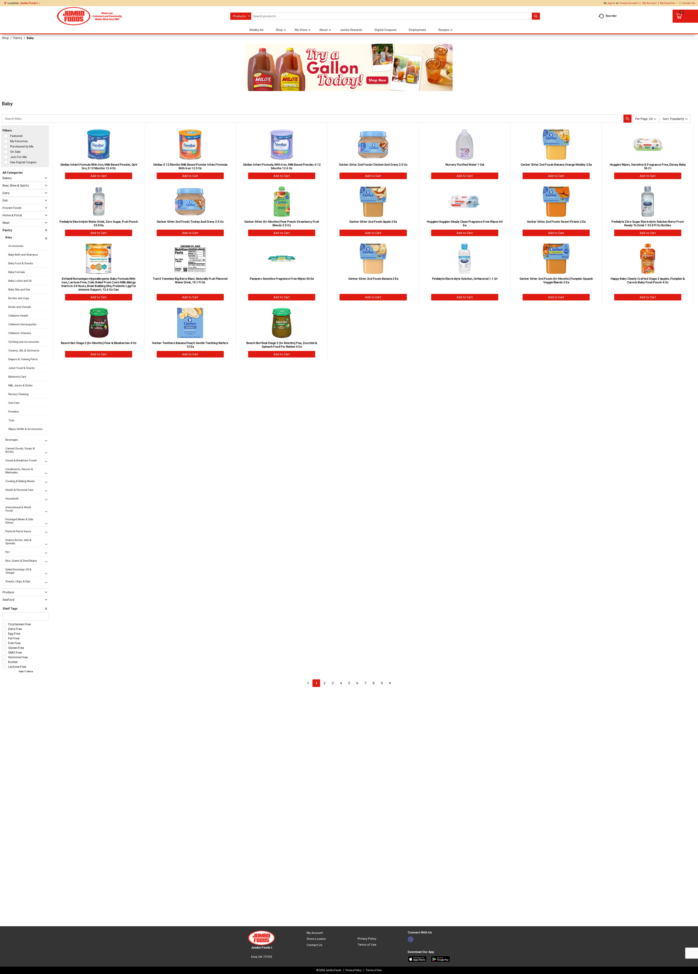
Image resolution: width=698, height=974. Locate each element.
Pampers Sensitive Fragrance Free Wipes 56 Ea (282, 278)
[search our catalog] (536, 16)
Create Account (629, 3)
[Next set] (390, 683)
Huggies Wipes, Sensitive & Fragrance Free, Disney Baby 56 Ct (648, 166)
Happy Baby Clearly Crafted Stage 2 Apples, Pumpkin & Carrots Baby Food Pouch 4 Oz (648, 280)
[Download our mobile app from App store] (417, 959)
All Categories (13, 172)
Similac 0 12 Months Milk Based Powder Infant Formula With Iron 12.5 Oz (190, 166)
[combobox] (240, 16)
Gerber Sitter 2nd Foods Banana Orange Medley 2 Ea (556, 164)
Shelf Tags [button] (10, 608)
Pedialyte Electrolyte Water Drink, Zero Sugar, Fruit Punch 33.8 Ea (98, 223)
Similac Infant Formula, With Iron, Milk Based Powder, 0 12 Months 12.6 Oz (281, 166)
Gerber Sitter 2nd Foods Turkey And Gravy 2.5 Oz (190, 221)
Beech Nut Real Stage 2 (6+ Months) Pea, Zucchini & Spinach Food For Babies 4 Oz (281, 344)
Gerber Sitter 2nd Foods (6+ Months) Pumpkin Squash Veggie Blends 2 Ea (556, 280)
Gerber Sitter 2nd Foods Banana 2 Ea (373, 278)
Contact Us (688, 3)
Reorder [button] (611, 16)
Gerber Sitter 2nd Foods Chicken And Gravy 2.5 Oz (373, 164)
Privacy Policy (367, 938)
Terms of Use (367, 944)
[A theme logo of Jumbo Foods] (89, 16)
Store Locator (316, 939)
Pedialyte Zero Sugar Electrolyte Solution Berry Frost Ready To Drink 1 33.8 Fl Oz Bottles (647, 223)
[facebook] (411, 940)
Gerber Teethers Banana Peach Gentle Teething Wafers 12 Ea (190, 344)
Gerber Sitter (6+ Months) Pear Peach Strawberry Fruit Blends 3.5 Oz (281, 223)
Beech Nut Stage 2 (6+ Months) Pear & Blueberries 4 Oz (99, 343)
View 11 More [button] (26, 671)
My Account (650, 3)
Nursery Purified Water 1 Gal (464, 164)
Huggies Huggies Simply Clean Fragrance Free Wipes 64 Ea (464, 223)
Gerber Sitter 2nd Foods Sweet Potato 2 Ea (556, 221)
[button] (30, 3)
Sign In (611, 3)
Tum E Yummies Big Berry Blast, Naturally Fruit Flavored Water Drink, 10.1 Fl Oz (190, 280)
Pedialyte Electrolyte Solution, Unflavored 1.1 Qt (465, 278)
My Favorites (667, 3)
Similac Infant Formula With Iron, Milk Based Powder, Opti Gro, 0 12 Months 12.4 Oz (98, 166)
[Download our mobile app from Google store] (440, 959)
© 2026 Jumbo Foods (328, 970)
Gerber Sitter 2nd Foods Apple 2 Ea (373, 221)
